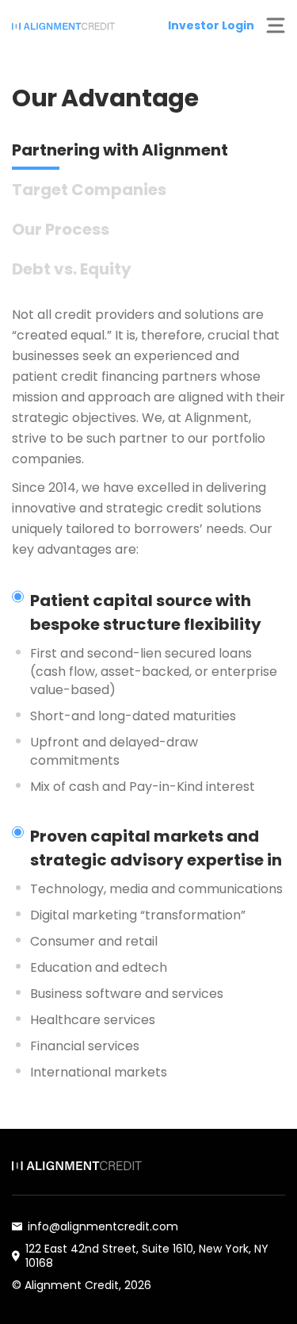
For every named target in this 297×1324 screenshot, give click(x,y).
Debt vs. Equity (71, 269)
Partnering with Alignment (120, 150)
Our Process (60, 229)
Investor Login (211, 25)
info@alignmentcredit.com (103, 1226)
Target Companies (89, 189)
